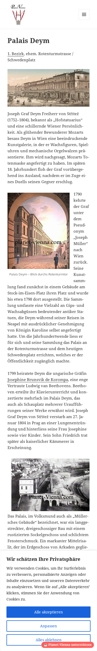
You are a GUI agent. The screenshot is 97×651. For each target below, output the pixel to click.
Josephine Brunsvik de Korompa (38, 379)
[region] (48, 601)
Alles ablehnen (49, 639)
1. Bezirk (16, 53)
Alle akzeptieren (48, 612)
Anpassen (48, 625)
